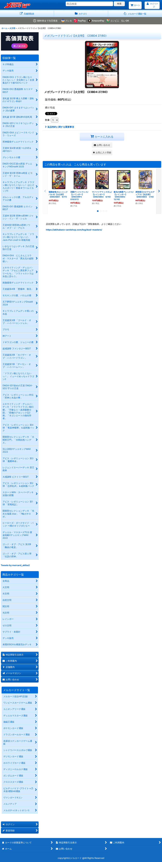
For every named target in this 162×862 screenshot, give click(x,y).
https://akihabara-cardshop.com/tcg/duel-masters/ (74, 229)
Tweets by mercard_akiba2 (15, 565)
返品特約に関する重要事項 (60, 126)
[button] (135, 14)
